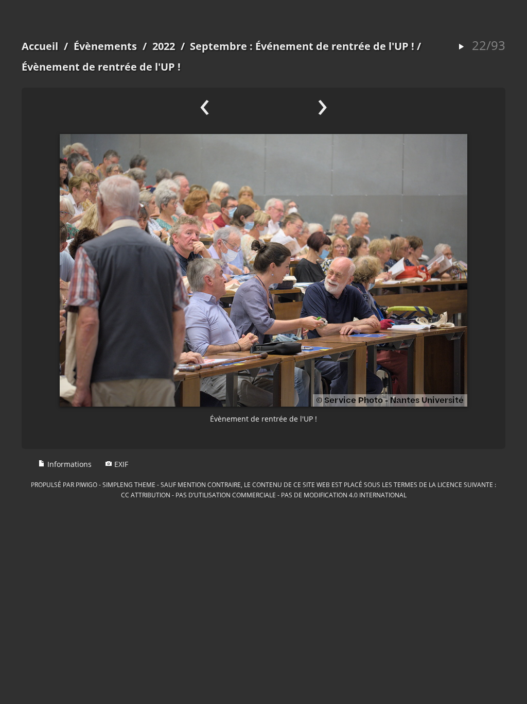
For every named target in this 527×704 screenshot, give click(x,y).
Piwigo (86, 484)
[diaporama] (461, 47)
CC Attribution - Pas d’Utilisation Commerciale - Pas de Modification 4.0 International (264, 495)
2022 (163, 46)
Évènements (105, 46)
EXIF (120, 464)
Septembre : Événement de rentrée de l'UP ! (302, 46)
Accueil (40, 46)
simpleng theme (128, 484)
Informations (68, 464)
